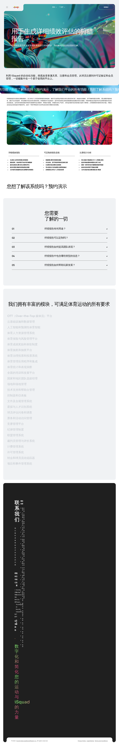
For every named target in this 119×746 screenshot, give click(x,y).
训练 (22, 636)
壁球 (24, 522)
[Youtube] (16, 624)
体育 (62, 7)
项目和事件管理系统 (19, 463)
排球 (24, 535)
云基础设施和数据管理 (21, 321)
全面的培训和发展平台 (21, 373)
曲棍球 (24, 541)
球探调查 (22, 613)
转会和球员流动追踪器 (21, 458)
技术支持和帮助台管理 (21, 390)
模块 (53, 7)
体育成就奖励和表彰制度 (22, 344)
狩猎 (24, 559)
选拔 (22, 619)
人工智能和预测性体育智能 (23, 327)
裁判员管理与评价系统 (21, 441)
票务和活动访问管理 (19, 418)
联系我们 (106, 7)
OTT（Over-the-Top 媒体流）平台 (29, 316)
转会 (22, 641)
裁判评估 (22, 606)
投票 (22, 645)
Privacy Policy (82, 741)
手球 (24, 527)
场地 (22, 628)
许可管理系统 (15, 452)
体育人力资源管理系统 (21, 333)
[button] (59, 228)
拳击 (24, 531)
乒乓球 (24, 510)
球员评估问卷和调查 (19, 412)
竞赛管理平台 (15, 424)
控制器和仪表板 (17, 395)
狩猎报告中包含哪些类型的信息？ (62, 256)
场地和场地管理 (17, 384)
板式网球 (24, 548)
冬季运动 (24, 517)
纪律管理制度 (15, 429)
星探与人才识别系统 (19, 407)
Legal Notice (90, 741)
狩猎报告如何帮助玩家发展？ (60, 265)
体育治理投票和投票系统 (22, 355)
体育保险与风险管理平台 (22, 338)
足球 (24, 589)
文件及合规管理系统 (19, 401)
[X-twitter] (16, 622)
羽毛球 (24, 584)
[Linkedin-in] (16, 620)
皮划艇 (24, 573)
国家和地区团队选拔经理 (22, 378)
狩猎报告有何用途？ (55, 228)
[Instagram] (16, 621)
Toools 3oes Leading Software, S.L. (26, 741)
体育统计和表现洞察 (19, 367)
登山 (24, 568)
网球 (24, 579)
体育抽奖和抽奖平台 (19, 350)
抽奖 (22, 599)
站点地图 (24, 595)
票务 (22, 632)
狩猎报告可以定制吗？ (56, 237)
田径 (24, 564)
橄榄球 (24, 554)
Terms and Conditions (101, 741)
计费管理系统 (15, 446)
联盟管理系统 (15, 435)
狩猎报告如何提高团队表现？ (60, 246)
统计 (22, 623)
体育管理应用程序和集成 (22, 361)
